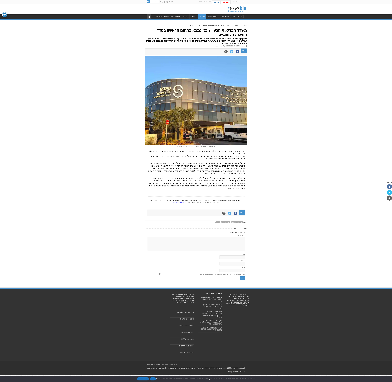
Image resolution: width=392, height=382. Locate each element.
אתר (243, 267)
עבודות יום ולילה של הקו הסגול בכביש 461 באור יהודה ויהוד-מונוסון (211, 299)
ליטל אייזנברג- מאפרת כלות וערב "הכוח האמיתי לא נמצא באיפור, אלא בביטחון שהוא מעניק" (212, 314)
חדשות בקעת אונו (172, 368)
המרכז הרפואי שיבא (237, 222)
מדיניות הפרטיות (143, 379)
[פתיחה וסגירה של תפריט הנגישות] (4, 14)
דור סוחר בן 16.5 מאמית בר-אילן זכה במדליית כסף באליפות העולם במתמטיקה (211, 322)
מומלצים (159, 17)
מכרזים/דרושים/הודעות (172, 17)
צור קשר (216, 2)
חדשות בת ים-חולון (203, 368)
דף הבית (244, 25)
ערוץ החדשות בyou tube (185, 312)
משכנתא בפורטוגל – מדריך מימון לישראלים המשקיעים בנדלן (212, 306)
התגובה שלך (240, 235)
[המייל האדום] (160, 2)
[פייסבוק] (389, 186)
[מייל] (389, 198)
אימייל (243, 261)
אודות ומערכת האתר (205, 2)
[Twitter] (172, 2)
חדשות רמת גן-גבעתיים (187, 368)
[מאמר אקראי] (149, 16)
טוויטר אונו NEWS (187, 339)
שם (243, 254)
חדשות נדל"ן (225, 17)
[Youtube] (170, 2)
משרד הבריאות (225, 222)
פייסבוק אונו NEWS (187, 319)
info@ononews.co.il (179, 202)
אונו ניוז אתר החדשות (186, 346)
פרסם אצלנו (225, 2)
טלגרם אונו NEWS (187, 332)
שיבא (218, 222)
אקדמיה (185, 17)
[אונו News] (236, 8)
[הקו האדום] (162, 2)
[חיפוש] (148, 1)
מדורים (194, 17)
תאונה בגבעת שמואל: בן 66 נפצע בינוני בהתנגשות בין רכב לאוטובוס (211, 329)
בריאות (202, 17)
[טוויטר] (389, 192)
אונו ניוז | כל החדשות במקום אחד (242, 16)
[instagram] (167, 2)
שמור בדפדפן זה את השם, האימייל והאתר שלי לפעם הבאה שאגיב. (222, 274)
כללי (237, 25)
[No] (389, 379)
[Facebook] (174, 2)
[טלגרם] (164, 2)
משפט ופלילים (213, 17)
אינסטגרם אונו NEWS (186, 326)
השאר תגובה (219, 46)
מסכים (153, 379)
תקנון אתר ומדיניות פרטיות (156, 368)
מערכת (243, 46)
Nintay (158, 364)
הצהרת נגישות (215, 368)
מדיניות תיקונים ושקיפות (236, 372)
